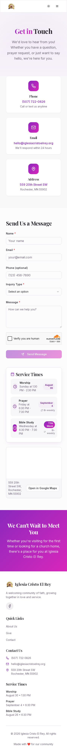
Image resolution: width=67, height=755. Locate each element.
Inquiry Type (15, 284)
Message (13, 302)
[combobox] (34, 291)
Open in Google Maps (42, 488)
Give (9, 633)
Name (11, 233)
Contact (10, 639)
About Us (11, 626)
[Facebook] (9, 606)
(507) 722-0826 (21, 658)
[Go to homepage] (11, 6)
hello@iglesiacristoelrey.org (28, 664)
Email (10, 249)
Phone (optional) (17, 267)
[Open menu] (57, 6)
